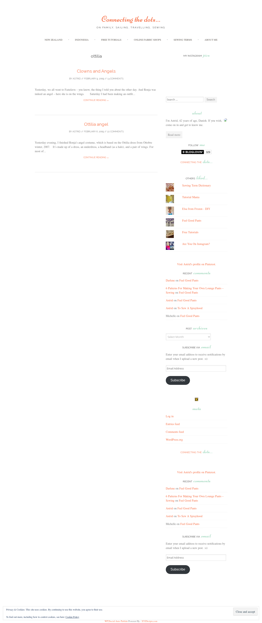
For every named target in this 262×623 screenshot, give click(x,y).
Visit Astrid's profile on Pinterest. (196, 264)
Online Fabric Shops (147, 39)
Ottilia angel (96, 124)
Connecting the (196, 162)
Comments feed (175, 432)
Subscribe (178, 380)
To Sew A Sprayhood (189, 308)
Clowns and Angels (96, 71)
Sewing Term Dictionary (196, 185)
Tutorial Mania (190, 197)
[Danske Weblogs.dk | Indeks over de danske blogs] (196, 400)
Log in (170, 416)
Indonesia (82, 39)
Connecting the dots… (131, 19)
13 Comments (115, 78)
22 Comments (115, 131)
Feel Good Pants (191, 220)
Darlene (170, 280)
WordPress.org (174, 439)
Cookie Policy (72, 616)
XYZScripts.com (149, 621)
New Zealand (53, 39)
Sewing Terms (183, 39)
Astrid (77, 78)
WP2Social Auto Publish (116, 621)
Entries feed (173, 424)
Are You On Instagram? (196, 244)
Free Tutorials (111, 39)
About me (210, 39)
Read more (174, 135)
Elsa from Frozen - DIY (196, 209)
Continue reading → (96, 100)
